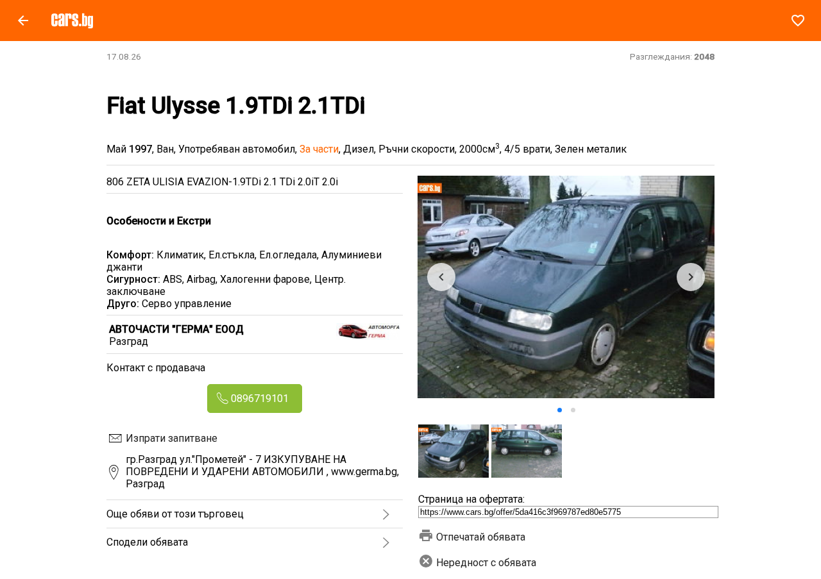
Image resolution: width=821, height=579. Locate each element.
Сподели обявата (147, 542)
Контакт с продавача (155, 368)
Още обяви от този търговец (175, 514)
